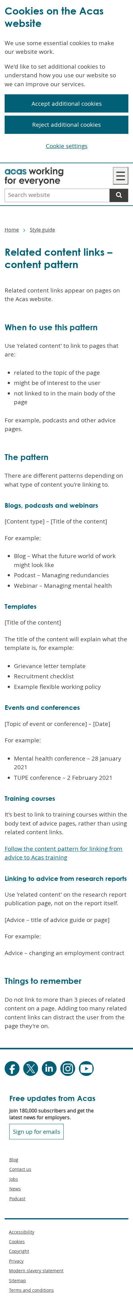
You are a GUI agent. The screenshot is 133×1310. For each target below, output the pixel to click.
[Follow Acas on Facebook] (12, 1068)
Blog (13, 1160)
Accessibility (21, 1232)
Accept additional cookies (67, 104)
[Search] (118, 195)
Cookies (17, 1241)
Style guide (42, 229)
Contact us (20, 1169)
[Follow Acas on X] (30, 1068)
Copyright (19, 1251)
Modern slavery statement (36, 1271)
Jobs (13, 1179)
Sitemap (17, 1280)
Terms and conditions (31, 1290)
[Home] (34, 171)
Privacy (16, 1261)
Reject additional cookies (66, 125)
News (15, 1189)
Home (12, 229)
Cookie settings (67, 146)
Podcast (17, 1198)
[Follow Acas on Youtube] (86, 1068)
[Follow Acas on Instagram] (67, 1068)
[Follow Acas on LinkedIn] (49, 1068)
